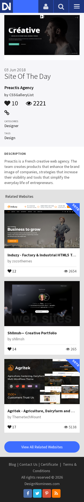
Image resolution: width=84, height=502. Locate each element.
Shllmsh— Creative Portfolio (32, 332)
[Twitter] (37, 493)
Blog (12, 464)
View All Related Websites (42, 446)
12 (13, 271)
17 (13, 426)
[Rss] (56, 493)
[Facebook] (27, 493)
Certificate (49, 464)
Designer (11, 125)
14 (13, 349)
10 (14, 101)
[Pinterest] (46, 493)
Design (9, 137)
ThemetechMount (26, 416)
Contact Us (28, 464)
